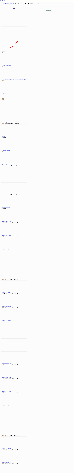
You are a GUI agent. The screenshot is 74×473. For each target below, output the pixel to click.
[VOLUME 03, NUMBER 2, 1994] (14, 286)
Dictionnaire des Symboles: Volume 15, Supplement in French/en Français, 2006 (14, 79)
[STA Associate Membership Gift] (14, 173)
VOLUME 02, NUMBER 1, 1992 (6, 249)
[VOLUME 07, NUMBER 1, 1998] (14, 385)
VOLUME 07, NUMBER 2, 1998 (6, 405)
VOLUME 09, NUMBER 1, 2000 (7, 448)
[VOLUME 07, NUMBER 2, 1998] (14, 400)
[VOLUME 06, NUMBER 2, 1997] (14, 371)
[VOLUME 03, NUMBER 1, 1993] (14, 272)
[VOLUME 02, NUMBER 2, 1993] (14, 258)
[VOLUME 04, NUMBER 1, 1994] (14, 300)
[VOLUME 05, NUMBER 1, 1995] (14, 329)
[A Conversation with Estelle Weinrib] (14, 17)
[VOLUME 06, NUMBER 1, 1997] (14, 357)
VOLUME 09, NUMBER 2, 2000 (7, 462)
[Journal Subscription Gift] (14, 116)
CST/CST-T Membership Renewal (7, 65)
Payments (3, 136)
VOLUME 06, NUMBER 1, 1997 (6, 363)
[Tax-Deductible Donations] (14, 201)
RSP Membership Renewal (6, 150)
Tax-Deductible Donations (6, 207)
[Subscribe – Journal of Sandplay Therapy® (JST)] (14, 187)
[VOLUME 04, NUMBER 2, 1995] (14, 314)
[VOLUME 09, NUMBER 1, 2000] (14, 442)
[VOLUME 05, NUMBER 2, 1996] (14, 343)
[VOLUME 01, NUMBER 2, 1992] (14, 229)
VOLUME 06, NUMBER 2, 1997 (6, 377)
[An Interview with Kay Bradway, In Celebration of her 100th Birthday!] (14, 31)
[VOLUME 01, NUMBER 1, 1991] (14, 215)
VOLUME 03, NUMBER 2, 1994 (6, 292)
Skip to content (2, 0)
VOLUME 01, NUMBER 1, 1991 (6, 221)
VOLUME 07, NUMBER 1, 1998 (6, 391)
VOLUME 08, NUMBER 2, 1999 (6, 434)
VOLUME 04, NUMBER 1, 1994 (6, 306)
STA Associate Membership (6, 164)
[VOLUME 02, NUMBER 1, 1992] (14, 244)
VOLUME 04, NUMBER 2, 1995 (6, 320)
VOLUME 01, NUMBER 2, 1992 (6, 235)
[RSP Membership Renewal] (14, 144)
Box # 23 (3, 51)
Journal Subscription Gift (5, 122)
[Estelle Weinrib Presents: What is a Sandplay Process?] (14, 87)
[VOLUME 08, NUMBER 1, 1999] (14, 414)
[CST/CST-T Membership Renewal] (14, 59)
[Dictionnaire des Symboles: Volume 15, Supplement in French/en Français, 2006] (14, 73)
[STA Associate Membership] (14, 158)
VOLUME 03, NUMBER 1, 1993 (6, 278)
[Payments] (14, 130)
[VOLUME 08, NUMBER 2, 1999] (14, 428)
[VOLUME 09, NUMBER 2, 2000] (14, 456)
